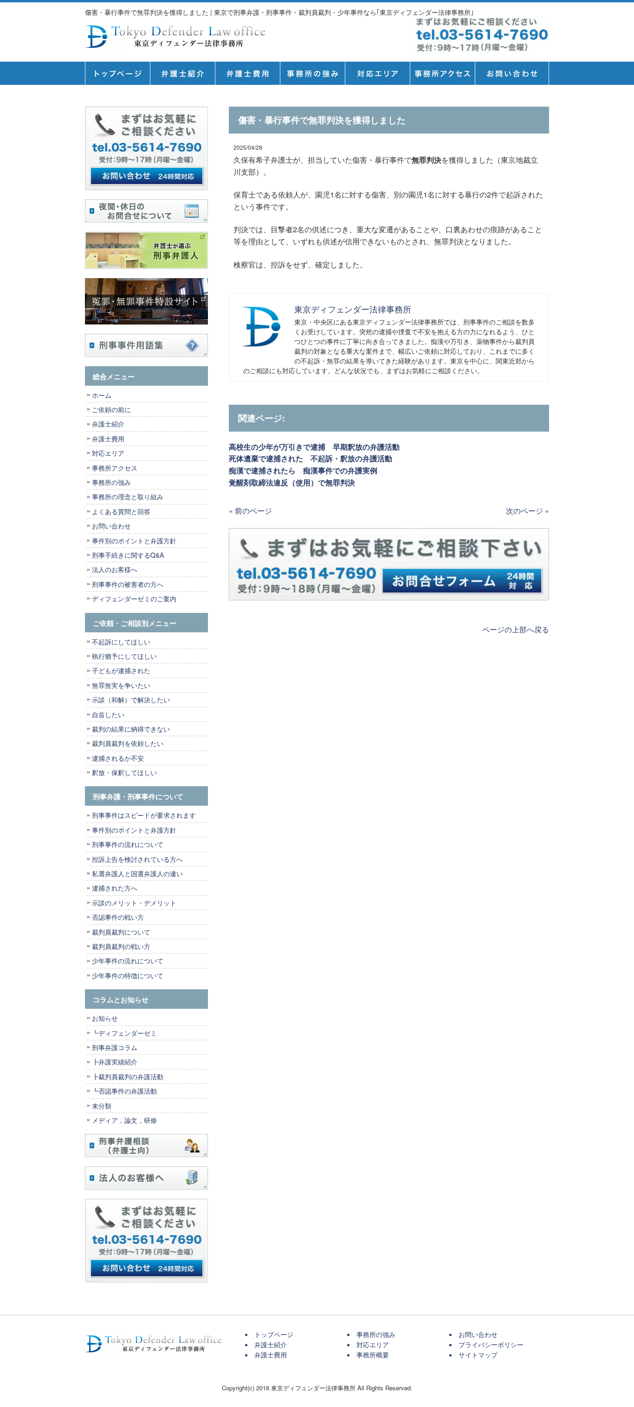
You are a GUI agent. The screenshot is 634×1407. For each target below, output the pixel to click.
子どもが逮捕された (121, 670)
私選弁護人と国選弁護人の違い (137, 873)
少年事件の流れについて (127, 960)
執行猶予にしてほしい (124, 656)
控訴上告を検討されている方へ (137, 859)
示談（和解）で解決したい (131, 699)
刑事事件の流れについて (127, 844)
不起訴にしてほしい (121, 641)
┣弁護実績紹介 (114, 1061)
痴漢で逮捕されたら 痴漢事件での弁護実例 (303, 470)
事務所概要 (442, 73)
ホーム (101, 395)
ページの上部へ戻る (515, 629)
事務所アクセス (114, 467)
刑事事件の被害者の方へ (127, 584)
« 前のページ (250, 510)
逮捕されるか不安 (118, 758)
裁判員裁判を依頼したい (127, 743)
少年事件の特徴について (127, 975)
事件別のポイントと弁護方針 (134, 540)
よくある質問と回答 (121, 511)
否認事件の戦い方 (118, 917)
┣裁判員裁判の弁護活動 (127, 1076)
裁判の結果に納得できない (131, 728)
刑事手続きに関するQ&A (128, 555)
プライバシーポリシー (491, 1344)
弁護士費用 (247, 73)
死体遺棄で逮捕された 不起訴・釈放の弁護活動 (310, 458)
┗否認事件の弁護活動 (124, 1090)
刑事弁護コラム (114, 1047)
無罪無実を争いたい (121, 685)
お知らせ (105, 1018)
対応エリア (377, 73)
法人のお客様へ (114, 569)
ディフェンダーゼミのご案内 (134, 598)
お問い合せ (512, 73)
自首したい (108, 714)
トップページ (117, 73)
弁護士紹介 (182, 73)
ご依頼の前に (111, 409)
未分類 (101, 1105)
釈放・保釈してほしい (124, 772)
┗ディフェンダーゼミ (124, 1033)
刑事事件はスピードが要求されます (144, 815)
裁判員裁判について (121, 931)
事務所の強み (312, 73)
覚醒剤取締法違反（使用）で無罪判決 (292, 482)
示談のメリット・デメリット (134, 902)
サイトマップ (478, 1354)
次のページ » (527, 510)
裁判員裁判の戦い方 (121, 946)
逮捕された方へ (114, 887)
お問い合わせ (111, 525)
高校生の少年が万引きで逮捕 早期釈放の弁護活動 (314, 446)
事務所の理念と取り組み (127, 496)
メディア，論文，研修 (124, 1120)
